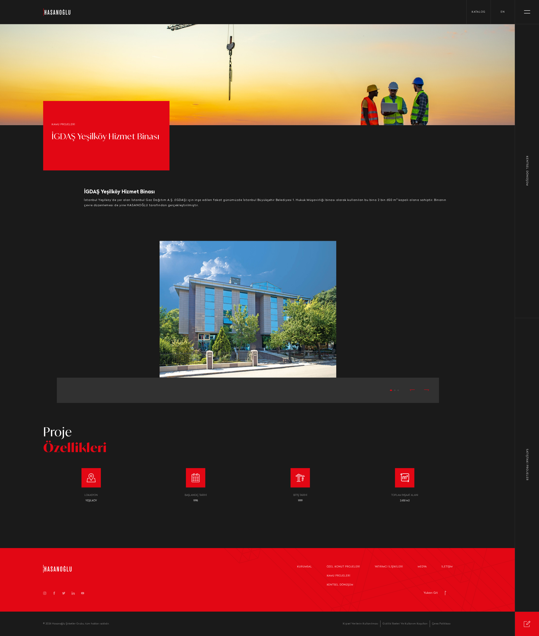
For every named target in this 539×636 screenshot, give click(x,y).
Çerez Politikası (441, 624)
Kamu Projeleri (338, 576)
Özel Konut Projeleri (343, 567)
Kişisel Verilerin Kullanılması (360, 624)
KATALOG (479, 12)
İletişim (447, 567)
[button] (391, 390)
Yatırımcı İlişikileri (389, 567)
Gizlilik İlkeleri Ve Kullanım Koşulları (405, 624)
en (503, 12)
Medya (422, 567)
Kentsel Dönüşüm (340, 585)
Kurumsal (304, 567)
